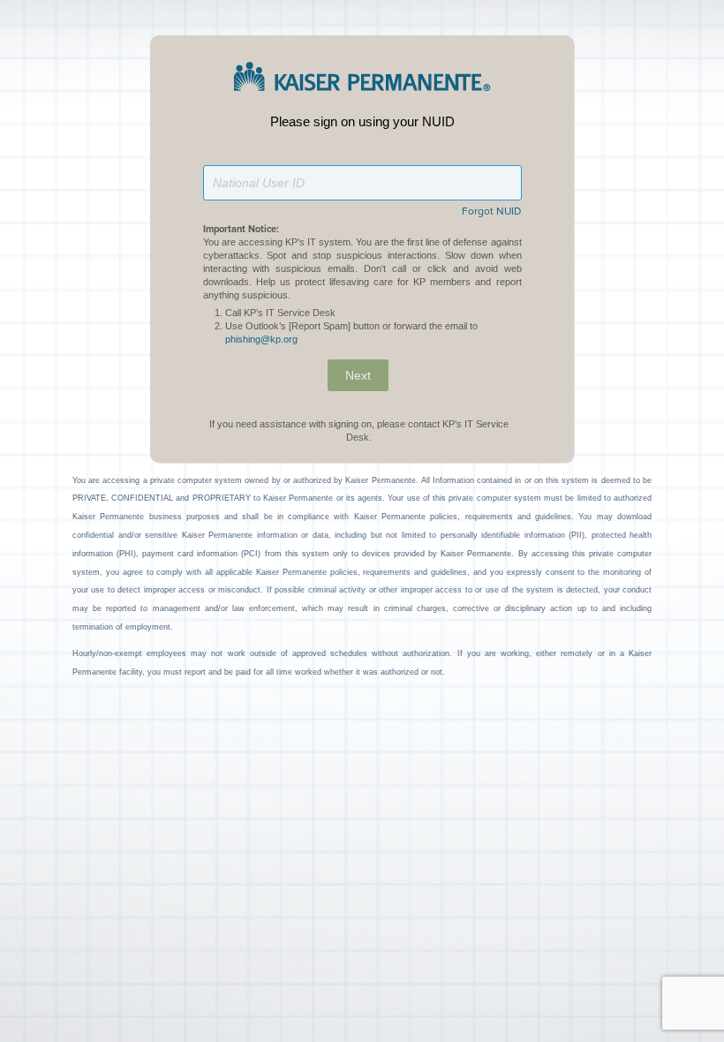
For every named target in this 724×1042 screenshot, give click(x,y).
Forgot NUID (491, 212)
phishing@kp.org (261, 339)
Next (358, 375)
